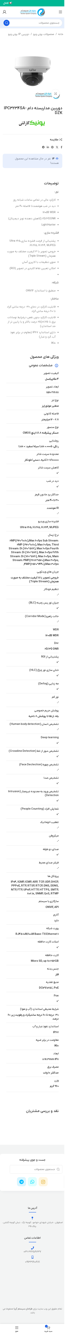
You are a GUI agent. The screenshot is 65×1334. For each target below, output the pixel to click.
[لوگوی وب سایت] (32, 12)
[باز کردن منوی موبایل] (60, 12)
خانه (60, 34)
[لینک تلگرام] (43, 147)
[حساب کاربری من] (4, 12)
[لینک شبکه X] (57, 147)
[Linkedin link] (48, 147)
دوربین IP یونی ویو (18, 34)
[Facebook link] (61, 147)
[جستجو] (6, 23)
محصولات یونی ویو (43, 34)
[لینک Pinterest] (52, 147)
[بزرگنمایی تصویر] (55, 94)
